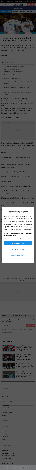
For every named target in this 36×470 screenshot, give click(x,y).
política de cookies (17, 229)
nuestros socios (24, 215)
